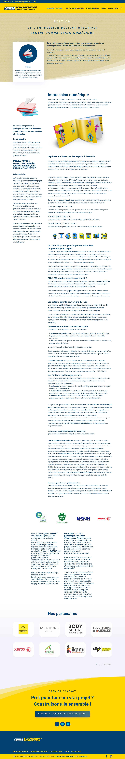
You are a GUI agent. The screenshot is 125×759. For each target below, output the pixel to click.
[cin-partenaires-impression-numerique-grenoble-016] (75, 636)
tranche (52, 347)
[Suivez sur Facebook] (57, 724)
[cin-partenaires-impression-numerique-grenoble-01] (49, 656)
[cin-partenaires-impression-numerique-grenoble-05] (23, 636)
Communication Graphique (75, 8)
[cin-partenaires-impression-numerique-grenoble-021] (23, 656)
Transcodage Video (92, 8)
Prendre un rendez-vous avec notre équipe (62, 714)
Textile (103, 8)
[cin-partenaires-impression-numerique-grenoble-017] (75, 656)
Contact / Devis (113, 8)
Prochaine (107, 664)
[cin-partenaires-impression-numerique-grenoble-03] (101, 636)
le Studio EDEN (82, 756)
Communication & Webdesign (64, 756)
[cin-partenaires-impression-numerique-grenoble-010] (49, 636)
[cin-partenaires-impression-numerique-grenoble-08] (101, 656)
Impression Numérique (54, 8)
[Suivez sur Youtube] (68, 724)
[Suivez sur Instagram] (62, 724)
